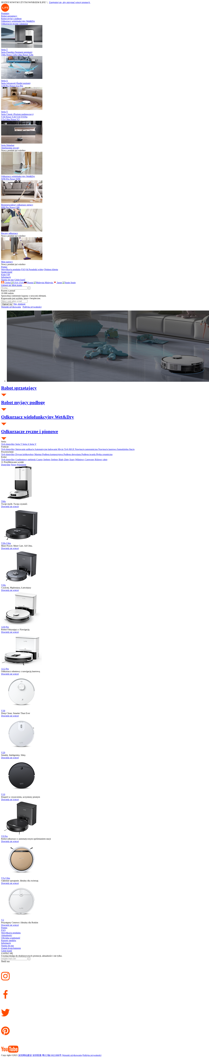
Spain (73, 282)
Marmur (38, 454)
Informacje (6, 277)
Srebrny (47, 459)
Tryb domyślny (8, 444)
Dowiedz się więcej (10, 506)
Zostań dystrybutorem (11, 948)
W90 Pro (8, 179)
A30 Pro (8, 86)
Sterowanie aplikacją (24, 449)
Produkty (5, 13)
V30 (6, 117)
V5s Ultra (8, 119)
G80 (17, 207)
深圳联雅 (37, 1055)
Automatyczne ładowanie (46, 449)
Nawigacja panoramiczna (86, 449)
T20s (31, 55)
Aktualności (6, 935)
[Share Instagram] (104, 972)
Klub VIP (5, 274)
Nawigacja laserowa (107, 449)
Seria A (26, 444)
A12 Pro (19, 86)
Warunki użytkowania (11, 307)
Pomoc (4, 267)
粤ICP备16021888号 (52, 1055)
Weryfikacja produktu (11, 269)
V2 (18, 119)
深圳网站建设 (25, 1055)
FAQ (3, 930)
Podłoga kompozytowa (53, 454)
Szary (72, 459)
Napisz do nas (7, 279)
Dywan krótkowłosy (24, 454)
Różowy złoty (101, 459)
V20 (14, 117)
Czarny (39, 459)
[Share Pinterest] (104, 1026)
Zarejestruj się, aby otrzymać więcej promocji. (69, 2)
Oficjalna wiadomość (10, 938)
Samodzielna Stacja (125, 449)
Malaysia (48, 282)
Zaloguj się (6, 285)
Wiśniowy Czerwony (85, 459)
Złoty (67, 459)
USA (21, 282)
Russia (30, 282)
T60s (6, 55)
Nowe (9, 55)
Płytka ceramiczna (104, 454)
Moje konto (17, 285)
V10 (18, 117)
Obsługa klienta (51, 269)
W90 (18, 179)
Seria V (33, 444)
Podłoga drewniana (72, 454)
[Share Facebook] (104, 990)
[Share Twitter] (104, 1008)
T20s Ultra (20, 55)
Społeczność (6, 272)
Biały (61, 459)
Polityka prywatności (32, 307)
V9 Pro (24, 117)
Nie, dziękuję (19, 304)
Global (7, 282)
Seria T (18, 444)
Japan (59, 282)
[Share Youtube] (104, 1045)
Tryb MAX (69, 449)
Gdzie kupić (19, 279)
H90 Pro (8, 207)
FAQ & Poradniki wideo (32, 269)
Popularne (21, 464)
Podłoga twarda (88, 454)
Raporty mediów (8, 940)
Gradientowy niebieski (25, 459)
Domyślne (5, 464)
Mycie (61, 449)
